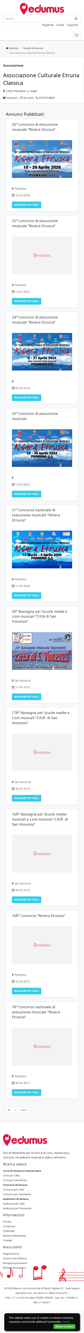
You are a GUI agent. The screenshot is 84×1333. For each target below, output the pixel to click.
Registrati (48, 25)
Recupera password (15, 1263)
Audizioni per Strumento (17, 1208)
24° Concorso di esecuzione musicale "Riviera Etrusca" (35, 320)
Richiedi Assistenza (14, 1267)
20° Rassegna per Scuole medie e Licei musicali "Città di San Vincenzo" (39, 616)
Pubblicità (8, 1231)
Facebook (11, 98)
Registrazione (11, 1253)
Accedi (60, 25)
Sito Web (27, 98)
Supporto (72, 25)
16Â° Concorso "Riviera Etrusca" (38, 915)
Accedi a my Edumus (15, 1258)
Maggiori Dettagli (26, 204)
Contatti (7, 1240)
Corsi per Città (11, 1175)
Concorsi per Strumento (17, 1194)
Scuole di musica (33, 48)
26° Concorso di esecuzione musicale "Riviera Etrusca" (35, 127)
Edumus (13, 48)
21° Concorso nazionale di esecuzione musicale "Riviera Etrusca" (36, 515)
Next (23, 1110)
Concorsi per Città (13, 1189)
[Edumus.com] (25, 1139)
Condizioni (9, 1226)
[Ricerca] (76, 18)
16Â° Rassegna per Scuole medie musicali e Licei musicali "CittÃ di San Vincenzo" (40, 819)
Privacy (7, 1221)
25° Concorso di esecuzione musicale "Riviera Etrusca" (35, 223)
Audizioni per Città (13, 1203)
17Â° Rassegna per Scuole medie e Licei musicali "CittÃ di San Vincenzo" (40, 717)
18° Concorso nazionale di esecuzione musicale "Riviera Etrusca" (36, 1012)
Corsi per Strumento (15, 1180)
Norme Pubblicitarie (14, 1235)
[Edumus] (42, 8)
